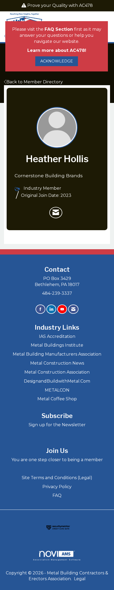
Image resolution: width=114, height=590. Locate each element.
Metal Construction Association (57, 372)
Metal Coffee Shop (57, 398)
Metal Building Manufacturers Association (57, 354)
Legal (80, 578)
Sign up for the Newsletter (57, 424)
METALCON (57, 390)
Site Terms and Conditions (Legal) (57, 477)
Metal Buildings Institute (57, 345)
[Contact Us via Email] (73, 309)
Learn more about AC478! (56, 50)
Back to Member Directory (34, 81)
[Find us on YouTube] (62, 309)
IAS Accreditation (57, 336)
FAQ (57, 495)
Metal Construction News (57, 363)
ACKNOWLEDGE (56, 61)
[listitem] (55, 213)
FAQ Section (59, 29)
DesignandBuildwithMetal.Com (57, 381)
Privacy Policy (57, 486)
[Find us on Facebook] (40, 309)
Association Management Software (57, 560)
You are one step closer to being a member (57, 459)
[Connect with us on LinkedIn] (51, 309)
